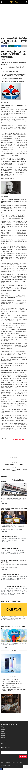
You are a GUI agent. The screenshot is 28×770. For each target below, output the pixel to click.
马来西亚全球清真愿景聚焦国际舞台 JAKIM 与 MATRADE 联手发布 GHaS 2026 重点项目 (14, 690)
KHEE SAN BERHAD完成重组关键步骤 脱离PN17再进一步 (14, 480)
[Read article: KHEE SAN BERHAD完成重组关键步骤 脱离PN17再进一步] (14, 489)
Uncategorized (6, 35)
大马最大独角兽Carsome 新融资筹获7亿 (11, 601)
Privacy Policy (19, 762)
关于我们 (2, 762)
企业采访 (3, 729)
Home (2, 35)
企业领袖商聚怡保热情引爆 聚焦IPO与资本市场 (11, 687)
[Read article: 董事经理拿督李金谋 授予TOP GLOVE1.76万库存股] (14, 635)
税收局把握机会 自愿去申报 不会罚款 (10, 548)
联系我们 (8, 762)
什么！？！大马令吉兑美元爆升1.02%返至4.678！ (14, 586)
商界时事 (3, 731)
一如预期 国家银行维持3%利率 (9, 536)
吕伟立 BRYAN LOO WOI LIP (8, 685)
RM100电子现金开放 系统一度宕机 (10, 574)
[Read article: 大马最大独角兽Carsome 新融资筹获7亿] (14, 609)
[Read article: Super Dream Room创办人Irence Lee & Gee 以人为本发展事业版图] (14, 517)
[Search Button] (26, 2)
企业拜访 (3, 733)
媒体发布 (3, 735)
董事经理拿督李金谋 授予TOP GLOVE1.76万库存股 (13, 627)
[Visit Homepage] (14, 2)
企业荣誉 (3, 737)
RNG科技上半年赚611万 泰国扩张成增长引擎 (11, 681)
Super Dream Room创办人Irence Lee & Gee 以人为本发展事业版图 (14, 508)
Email (2, 750)
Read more (5, 503)
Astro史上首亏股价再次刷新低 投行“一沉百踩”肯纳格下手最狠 (13, 561)
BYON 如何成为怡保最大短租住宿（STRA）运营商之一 (13, 683)
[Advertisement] (14, 19)
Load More (14, 650)
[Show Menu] (1, 2)
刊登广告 (13, 762)
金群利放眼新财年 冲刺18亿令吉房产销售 (10, 679)
